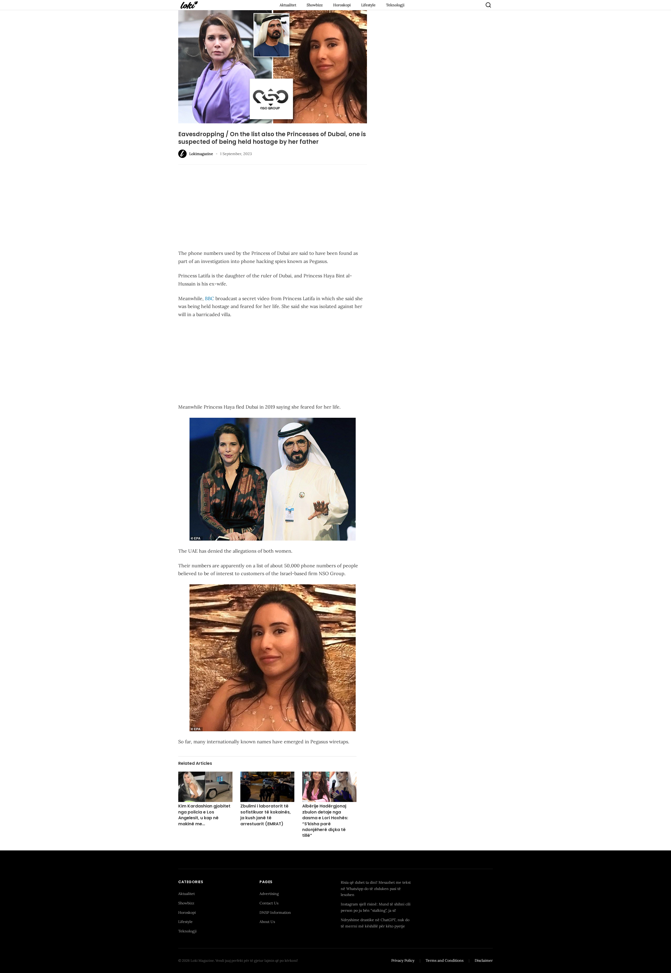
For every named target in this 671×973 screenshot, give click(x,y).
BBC (209, 298)
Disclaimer (484, 960)
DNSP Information (275, 912)
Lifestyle (368, 5)
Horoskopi (342, 5)
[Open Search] (488, 5)
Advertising (269, 893)
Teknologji (395, 5)
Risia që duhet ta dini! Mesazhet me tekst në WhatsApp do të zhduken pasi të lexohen (376, 888)
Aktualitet (288, 5)
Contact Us (268, 903)
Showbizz (315, 5)
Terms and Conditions (444, 960)
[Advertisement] (272, 208)
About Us (267, 921)
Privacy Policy (402, 960)
